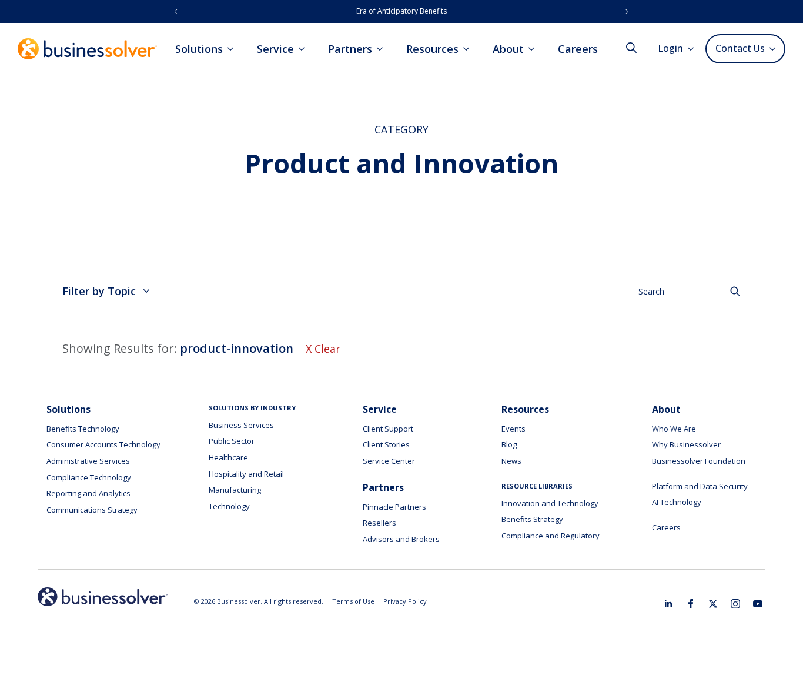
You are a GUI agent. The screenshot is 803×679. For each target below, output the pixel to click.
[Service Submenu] (305, 49)
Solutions (199, 49)
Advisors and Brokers (401, 539)
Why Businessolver (686, 444)
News (511, 461)
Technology (229, 506)
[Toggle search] (631, 47)
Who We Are (674, 428)
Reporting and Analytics (88, 493)
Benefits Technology (82, 428)
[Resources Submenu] (470, 49)
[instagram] (735, 603)
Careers (578, 49)
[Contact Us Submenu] (774, 48)
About (508, 49)
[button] (176, 11)
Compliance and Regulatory (550, 535)
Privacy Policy (405, 601)
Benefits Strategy (532, 519)
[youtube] (757, 603)
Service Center (389, 461)
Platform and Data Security (700, 486)
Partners (350, 49)
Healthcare (228, 457)
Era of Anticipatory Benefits (401, 11)
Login (670, 48)
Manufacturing (235, 489)
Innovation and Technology (549, 503)
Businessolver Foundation (698, 461)
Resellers (379, 522)
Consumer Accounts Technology (103, 444)
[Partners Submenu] (383, 49)
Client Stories (386, 444)
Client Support (388, 428)
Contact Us (740, 48)
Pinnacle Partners (394, 506)
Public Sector (232, 441)
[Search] (735, 291)
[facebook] (690, 603)
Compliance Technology (88, 477)
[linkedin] (668, 603)
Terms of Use (353, 601)
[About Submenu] (535, 49)
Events (513, 428)
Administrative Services (88, 461)
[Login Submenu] (694, 48)
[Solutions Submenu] (234, 49)
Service (275, 49)
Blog (509, 444)
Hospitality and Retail (246, 474)
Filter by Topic (99, 291)
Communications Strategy (92, 509)
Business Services (241, 425)
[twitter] (713, 603)
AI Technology (676, 502)
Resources (432, 49)
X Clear (323, 349)
